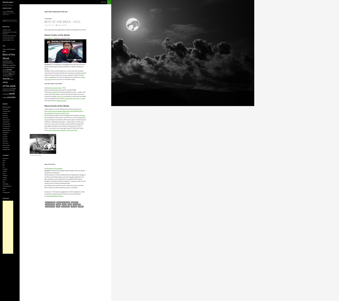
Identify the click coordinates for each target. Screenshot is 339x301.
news (69, 204)
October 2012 (6, 128)
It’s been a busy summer (8, 38)
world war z (65, 206)
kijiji (10, 74)
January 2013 (6, 122)
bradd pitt (75, 202)
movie (64, 204)
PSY (14, 89)
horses (58, 204)
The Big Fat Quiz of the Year (52, 88)
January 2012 (6, 147)
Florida (46, 119)
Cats (4, 167)
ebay (4, 65)
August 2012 (6, 132)
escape (10, 65)
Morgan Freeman (8, 75)
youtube (74, 206)
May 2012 (5, 139)
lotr (14, 74)
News (4, 181)
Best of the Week (50, 202)
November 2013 (6, 111)
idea (10, 71)
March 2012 (5, 143)
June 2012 (5, 136)
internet (13, 72)
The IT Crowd (80, 98)
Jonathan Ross (69, 98)
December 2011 (6, 149)
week (58, 206)
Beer (4, 162)
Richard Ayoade (61, 100)
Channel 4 (54, 92)
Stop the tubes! (8, 2)
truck (4, 94)
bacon (13, 49)
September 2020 (6, 107)
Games (4, 173)
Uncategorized (6, 192)
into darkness (5, 74)
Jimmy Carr (60, 96)
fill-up (14, 65)
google (9, 69)
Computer (5, 169)
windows (5, 97)
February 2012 (6, 145)
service (4, 90)
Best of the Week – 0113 (62, 22)
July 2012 (5, 134)
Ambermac (5, 49)
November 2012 (6, 126)
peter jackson (7, 89)
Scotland (82, 115)
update (7, 94)
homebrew (6, 72)
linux (12, 74)
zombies (81, 206)
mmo (4, 75)
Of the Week (48, 18)
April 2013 (5, 115)
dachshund (6, 63)
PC (3, 89)
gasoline (5, 70)
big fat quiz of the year (63, 202)
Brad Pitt (83, 73)
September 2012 (6, 130)
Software (5, 188)
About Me (103, 2)
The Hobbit (12, 90)
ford (4, 67)
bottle (4, 61)
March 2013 (5, 117)
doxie (12, 62)
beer (4, 51)
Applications (5, 158)
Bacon (4, 160)
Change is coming (7, 30)
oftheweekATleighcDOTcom (54, 196)
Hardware (5, 175)
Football (5, 171)
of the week (77, 204)
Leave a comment (62, 25)
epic (7, 65)
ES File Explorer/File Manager (53, 168)
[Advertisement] (8, 227)
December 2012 (6, 124)
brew (6, 61)
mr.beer (12, 79)
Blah (4, 165)
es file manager (50, 204)
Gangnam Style (9, 67)
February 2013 (6, 119)
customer (10, 61)
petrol (11, 89)
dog (10, 63)
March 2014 (5, 109)
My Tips (4, 179)
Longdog (5, 177)
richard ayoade (50, 206)
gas (14, 67)
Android (9, 49)
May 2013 (5, 113)
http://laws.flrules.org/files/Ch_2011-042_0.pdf (63, 130)
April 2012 (5, 141)
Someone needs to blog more (9, 35)
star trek (8, 90)
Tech (4, 190)
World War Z (48, 38)
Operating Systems (7, 186)
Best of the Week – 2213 (8, 40)
